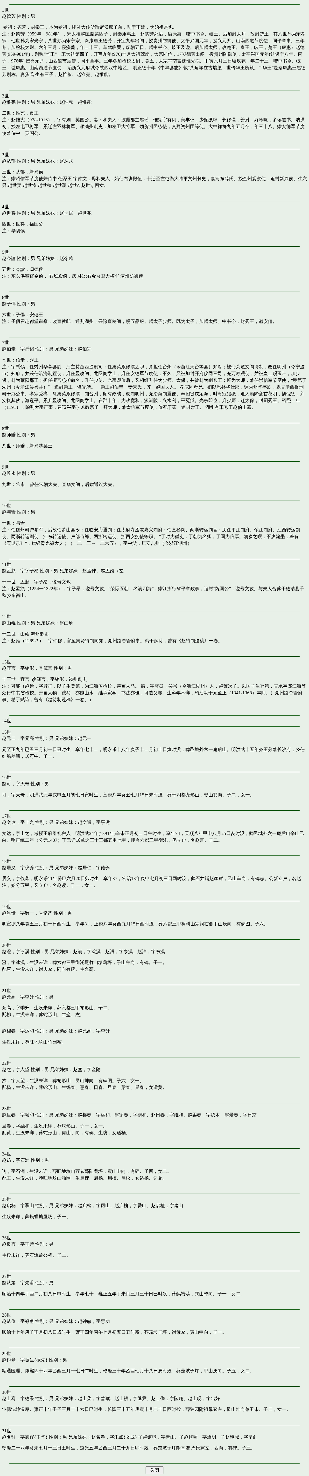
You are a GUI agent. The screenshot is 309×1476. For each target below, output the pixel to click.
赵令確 (66, 258)
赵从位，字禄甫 (18, 1321)
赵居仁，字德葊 (94, 867)
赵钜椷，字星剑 (241, 1437)
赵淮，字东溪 (151, 951)
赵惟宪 (9, 102)
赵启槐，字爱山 (130, 1205)
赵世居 (66, 213)
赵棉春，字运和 (18, 1030)
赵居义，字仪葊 (18, 867)
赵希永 (9, 473)
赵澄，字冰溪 (15, 951)
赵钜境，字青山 (159, 1437)
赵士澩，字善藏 (94, 1398)
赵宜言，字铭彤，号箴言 (27, 668)
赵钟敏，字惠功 (94, 1321)
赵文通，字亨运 (94, 822)
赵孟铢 (89, 570)
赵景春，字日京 (241, 1114)
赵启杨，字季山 (18, 1205)
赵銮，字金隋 (87, 1069)
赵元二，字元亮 (18, 738)
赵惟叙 (66, 102)
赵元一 (84, 738)
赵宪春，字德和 (130, 1114)
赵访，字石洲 (15, 1160)
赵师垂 (9, 434)
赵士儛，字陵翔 (167, 1398)
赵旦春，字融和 (18, 1114)
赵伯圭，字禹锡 (18, 348)
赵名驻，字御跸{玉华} (25, 1437)
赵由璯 (66, 622)
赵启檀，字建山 (167, 1205)
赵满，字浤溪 (87, 951)
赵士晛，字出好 (204, 1398)
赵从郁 (9, 161)
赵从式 (66, 161)
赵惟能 (84, 102)
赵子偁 (9, 303)
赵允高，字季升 (18, 996)
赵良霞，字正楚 (18, 1244)
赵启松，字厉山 (94, 1205)
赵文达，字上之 (18, 822)
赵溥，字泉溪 (119, 951)
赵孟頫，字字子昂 (20, 570)
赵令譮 (9, 258)
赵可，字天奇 (15, 783)
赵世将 (9, 213)
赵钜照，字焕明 (200, 1437)
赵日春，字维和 (167, 1114)
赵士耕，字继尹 (130, 1398)
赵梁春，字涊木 (204, 1114)
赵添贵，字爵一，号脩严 (27, 913)
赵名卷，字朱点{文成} (114, 1437)
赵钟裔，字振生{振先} (25, 1359)
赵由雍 (9, 622)
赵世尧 (84, 213)
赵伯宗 (84, 348)
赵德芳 (9, 16)
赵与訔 (9, 511)
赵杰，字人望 (15, 1069)
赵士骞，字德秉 (18, 1398)
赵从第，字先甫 (18, 1282)
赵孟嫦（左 (112, 570)
